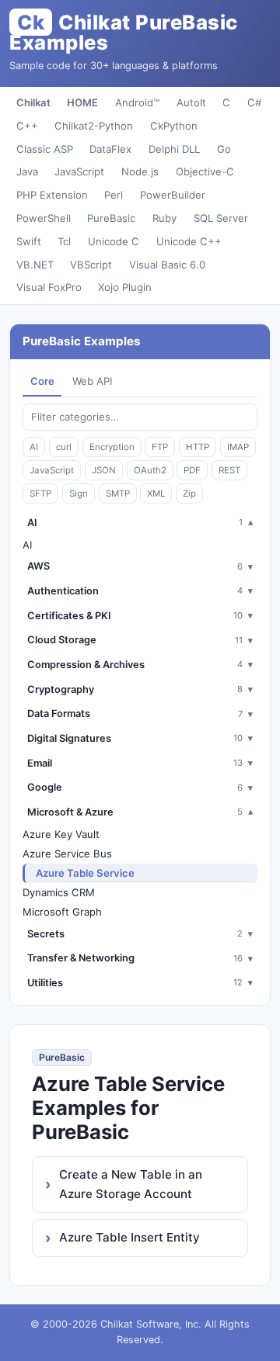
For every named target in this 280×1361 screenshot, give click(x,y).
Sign (78, 493)
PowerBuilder (172, 195)
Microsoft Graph (62, 912)
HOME (82, 102)
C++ (27, 125)
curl (64, 447)
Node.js (140, 171)
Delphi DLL (174, 149)
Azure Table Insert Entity (129, 1237)
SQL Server (221, 218)
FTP (160, 447)
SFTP (40, 493)
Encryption (112, 447)
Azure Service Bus (67, 853)
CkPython (174, 125)
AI (34, 447)
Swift (28, 241)
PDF (192, 470)
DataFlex (110, 149)
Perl (113, 195)
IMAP (238, 447)
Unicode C (113, 241)
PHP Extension (52, 195)
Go (224, 149)
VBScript (91, 264)
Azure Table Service (85, 873)
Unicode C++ (189, 241)
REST (229, 470)
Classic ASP (44, 149)
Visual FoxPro (49, 287)
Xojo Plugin (125, 287)
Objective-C (205, 171)
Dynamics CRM (59, 892)
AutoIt (191, 102)
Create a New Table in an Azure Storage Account (130, 1183)
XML (156, 493)
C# (254, 102)
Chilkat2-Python (93, 125)
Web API (92, 381)
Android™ (137, 102)
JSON (104, 470)
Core (42, 381)
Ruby (164, 218)
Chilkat (33, 102)
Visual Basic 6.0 (167, 264)
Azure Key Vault (61, 834)
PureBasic (111, 218)
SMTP (118, 493)
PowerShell (43, 218)
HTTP (197, 447)
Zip (189, 493)
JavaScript (79, 171)
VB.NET (35, 264)
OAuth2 (150, 470)
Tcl (64, 241)
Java (27, 171)
